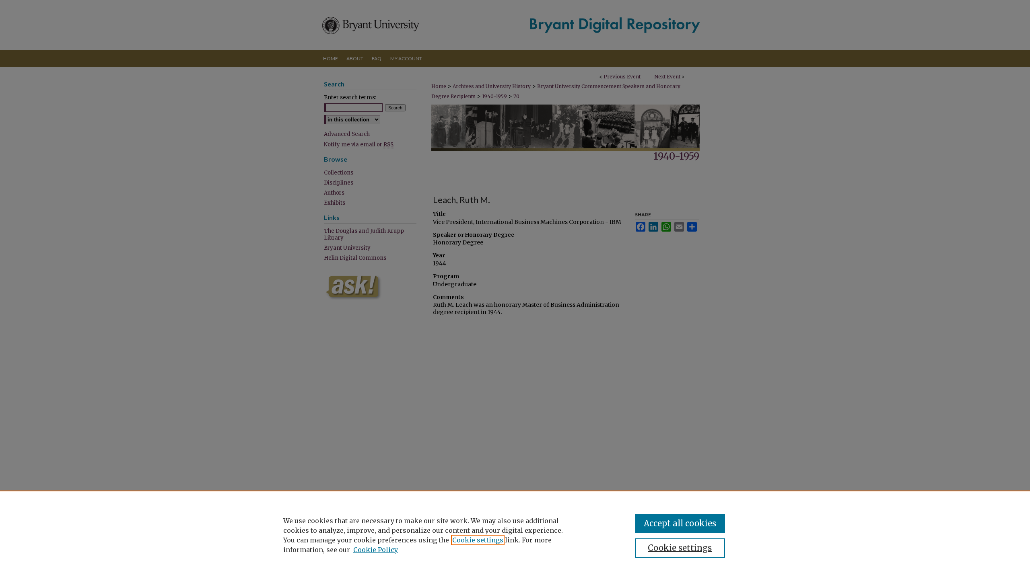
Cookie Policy (375, 550)
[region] (515, 535)
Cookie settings (477, 540)
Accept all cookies (680, 523)
